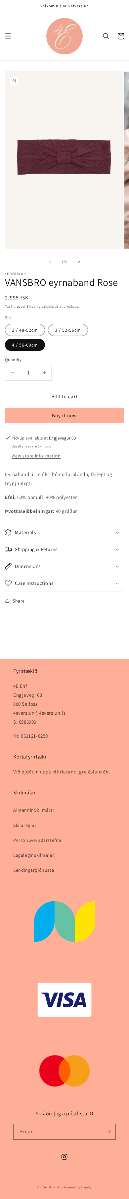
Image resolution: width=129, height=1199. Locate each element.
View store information (36, 456)
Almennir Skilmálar (34, 810)
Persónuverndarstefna (37, 840)
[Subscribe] (108, 1132)
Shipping (34, 306)
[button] (8, 36)
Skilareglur (25, 825)
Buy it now (64, 415)
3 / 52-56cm (68, 330)
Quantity (13, 359)
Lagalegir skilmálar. (34, 855)
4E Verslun (56, 1187)
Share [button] (19, 601)
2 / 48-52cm (25, 330)
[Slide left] (50, 261)
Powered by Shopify (78, 1187)
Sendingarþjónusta (33, 870)
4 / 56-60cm (25, 345)
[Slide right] (79, 261)
